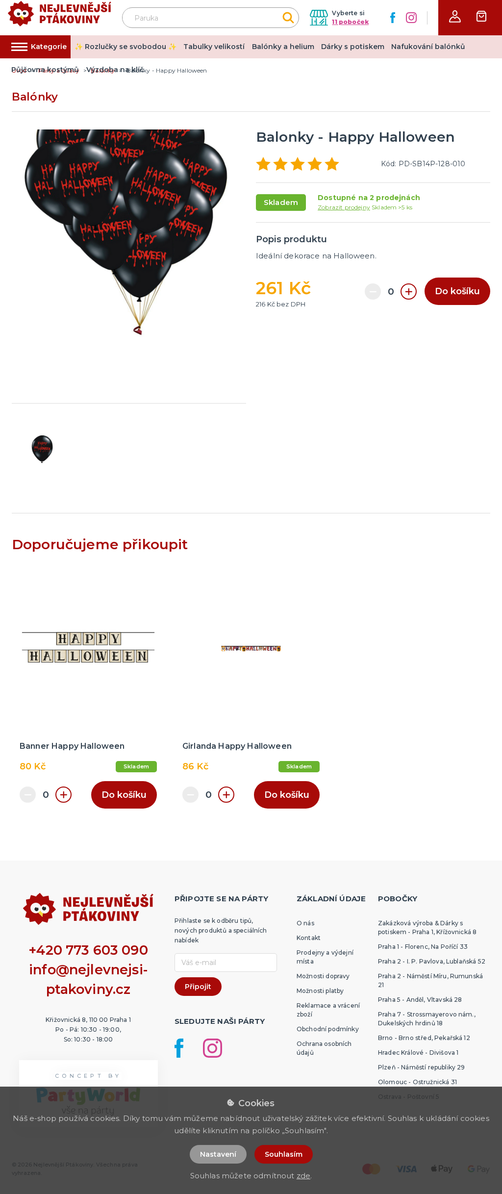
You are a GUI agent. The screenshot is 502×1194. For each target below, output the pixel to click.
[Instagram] (411, 17)
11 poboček (350, 21)
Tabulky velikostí (214, 46)
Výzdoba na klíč (115, 69)
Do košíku (457, 291)
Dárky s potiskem (352, 46)
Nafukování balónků (428, 46)
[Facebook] (392, 17)
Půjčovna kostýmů (45, 69)
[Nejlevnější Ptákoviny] (59, 18)
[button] (455, 16)
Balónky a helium (283, 46)
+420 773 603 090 (88, 950)
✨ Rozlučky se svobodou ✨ (125, 46)
